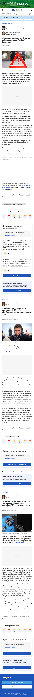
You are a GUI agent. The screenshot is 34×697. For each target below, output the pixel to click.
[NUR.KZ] (17, 10)
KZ (28, 10)
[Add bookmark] (30, 471)
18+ (24, 204)
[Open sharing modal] (21, 471)
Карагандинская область (8, 204)
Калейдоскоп (5, 299)
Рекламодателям (17, 687)
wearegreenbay (19, 543)
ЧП (26, 14)
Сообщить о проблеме (17, 682)
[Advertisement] (17, 96)
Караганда (19, 204)
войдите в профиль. (10, 235)
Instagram (18, 290)
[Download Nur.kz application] (17, 4)
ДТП (12, 23)
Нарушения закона (19, 14)
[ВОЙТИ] (31, 10)
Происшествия (6, 14)
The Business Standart (13, 352)
